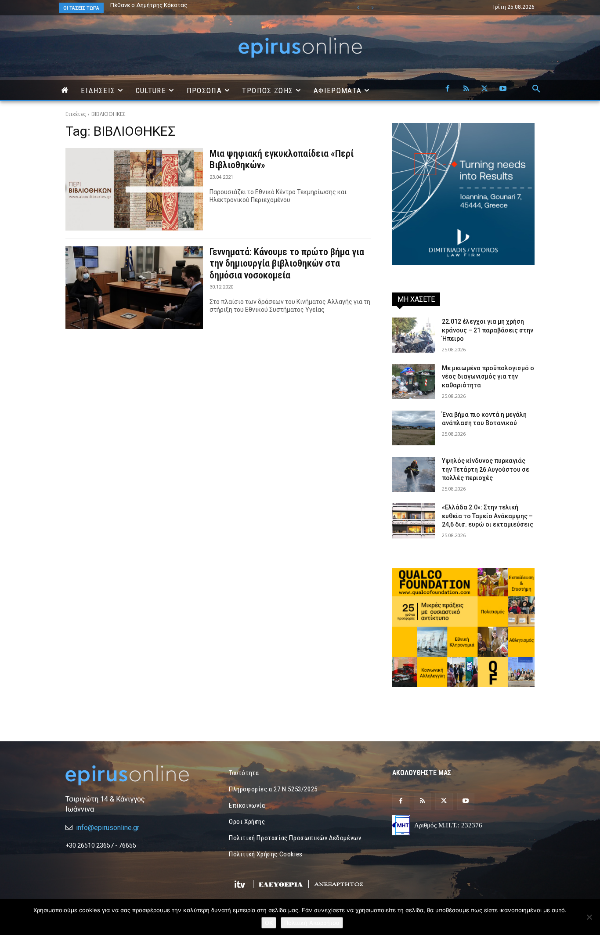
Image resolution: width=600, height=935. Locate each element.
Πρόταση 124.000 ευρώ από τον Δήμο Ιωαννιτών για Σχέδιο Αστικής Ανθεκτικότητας (191, 8)
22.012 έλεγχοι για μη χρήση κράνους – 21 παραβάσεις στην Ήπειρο (487, 330)
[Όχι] (589, 917)
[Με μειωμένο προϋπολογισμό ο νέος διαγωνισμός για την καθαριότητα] (413, 381)
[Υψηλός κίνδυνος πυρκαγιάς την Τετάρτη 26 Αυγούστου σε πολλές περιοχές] (413, 474)
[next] (372, 7)
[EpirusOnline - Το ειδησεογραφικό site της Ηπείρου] (300, 47)
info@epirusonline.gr (107, 827)
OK (269, 922)
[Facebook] (448, 89)
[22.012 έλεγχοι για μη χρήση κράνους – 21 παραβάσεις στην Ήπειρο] (413, 335)
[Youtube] (503, 89)
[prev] (358, 7)
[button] (536, 89)
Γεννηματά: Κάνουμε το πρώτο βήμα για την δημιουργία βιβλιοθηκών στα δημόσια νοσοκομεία (287, 263)
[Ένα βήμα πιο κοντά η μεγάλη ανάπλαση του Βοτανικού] (413, 428)
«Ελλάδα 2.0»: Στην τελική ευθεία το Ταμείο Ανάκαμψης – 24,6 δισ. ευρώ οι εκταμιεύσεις (487, 516)
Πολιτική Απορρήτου (312, 922)
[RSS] (466, 89)
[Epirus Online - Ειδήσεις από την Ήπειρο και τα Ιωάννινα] (136, 775)
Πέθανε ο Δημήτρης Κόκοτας (148, 5)
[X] (484, 89)
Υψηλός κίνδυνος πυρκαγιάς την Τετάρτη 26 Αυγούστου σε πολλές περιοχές (485, 469)
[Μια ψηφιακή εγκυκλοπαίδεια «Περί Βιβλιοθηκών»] (134, 189)
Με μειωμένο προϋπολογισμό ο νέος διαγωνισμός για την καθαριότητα (488, 377)
